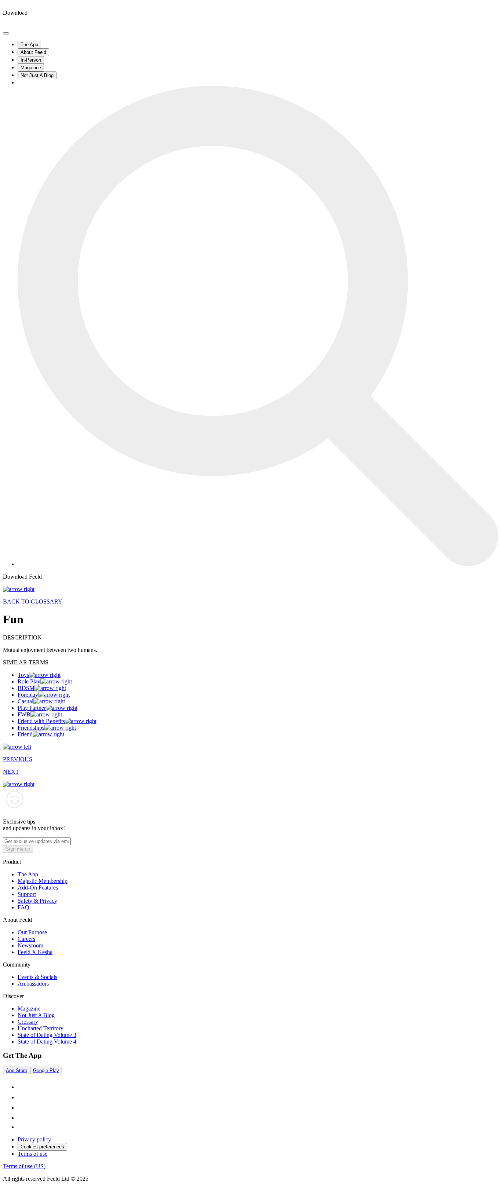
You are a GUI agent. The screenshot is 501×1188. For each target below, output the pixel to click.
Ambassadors (33, 983)
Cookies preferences (42, 1147)
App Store (16, 1070)
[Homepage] (30, 25)
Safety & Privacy (37, 901)
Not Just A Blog (37, 75)
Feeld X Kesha (35, 952)
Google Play (46, 1070)
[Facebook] (22, 1107)
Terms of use (32, 1154)
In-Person (31, 60)
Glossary (28, 1022)
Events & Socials (37, 977)
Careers (26, 939)
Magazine (31, 67)
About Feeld (33, 52)
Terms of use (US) (24, 1166)
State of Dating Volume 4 (47, 1041)
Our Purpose (32, 932)
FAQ (23, 907)
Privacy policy (34, 1139)
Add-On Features (38, 887)
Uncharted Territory (40, 1028)
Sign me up (18, 849)
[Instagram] (22, 1097)
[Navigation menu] (6, 33)
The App (29, 44)
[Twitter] (21, 1127)
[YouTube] (22, 1118)
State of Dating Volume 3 (47, 1035)
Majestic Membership (42, 881)
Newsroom (30, 945)
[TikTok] (22, 1087)
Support (27, 894)
